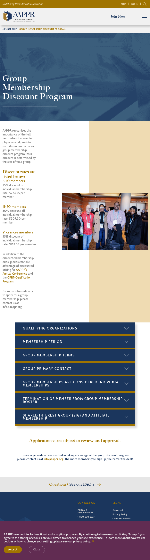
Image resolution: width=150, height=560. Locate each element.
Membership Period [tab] (42, 342)
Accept (12, 549)
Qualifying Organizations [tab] (50, 328)
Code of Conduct (121, 518)
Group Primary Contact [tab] (47, 369)
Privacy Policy (119, 514)
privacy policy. (82, 541)
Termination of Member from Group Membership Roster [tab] (73, 400)
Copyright (117, 509)
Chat (123, 4)
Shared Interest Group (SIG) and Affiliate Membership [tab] (66, 416)
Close (36, 549)
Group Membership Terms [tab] (49, 355)
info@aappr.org (53, 459)
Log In (134, 4)
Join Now (118, 16)
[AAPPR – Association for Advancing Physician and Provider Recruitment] (19, 20)
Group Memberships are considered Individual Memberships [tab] (72, 383)
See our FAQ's (81, 484)
